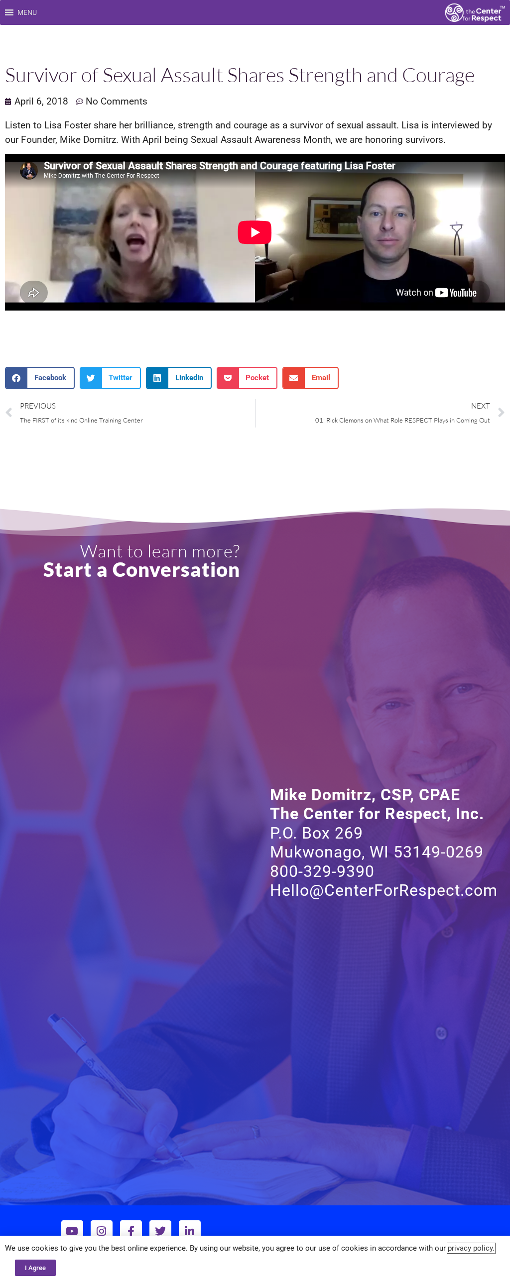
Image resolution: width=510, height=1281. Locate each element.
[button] (27, 12)
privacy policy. (471, 1248)
